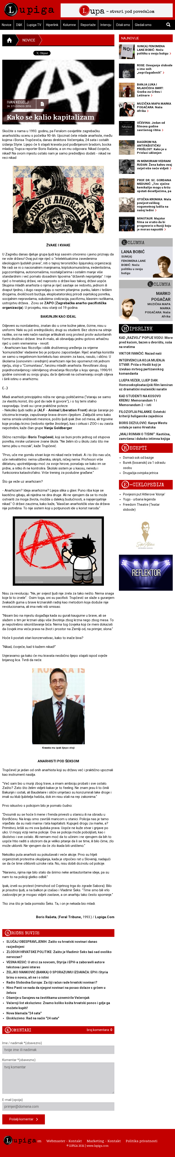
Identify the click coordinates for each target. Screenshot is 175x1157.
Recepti (134, 448)
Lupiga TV (34, 25)
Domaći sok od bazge (138, 457)
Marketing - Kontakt (104, 1141)
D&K (19, 25)
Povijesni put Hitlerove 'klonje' (144, 494)
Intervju (105, 25)
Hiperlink (52, 25)
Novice (28, 40)
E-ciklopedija (142, 485)
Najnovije (130, 38)
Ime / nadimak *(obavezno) (22, 1043)
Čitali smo (123, 25)
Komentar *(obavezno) (19, 1060)
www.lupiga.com (97, 1145)
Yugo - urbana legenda (139, 499)
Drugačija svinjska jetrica (140, 473)
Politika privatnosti (141, 1141)
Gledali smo (143, 25)
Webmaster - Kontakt (64, 1141)
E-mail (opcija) (12, 1100)
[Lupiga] (29, 8)
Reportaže (88, 25)
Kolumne (69, 25)
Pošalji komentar (22, 1119)
